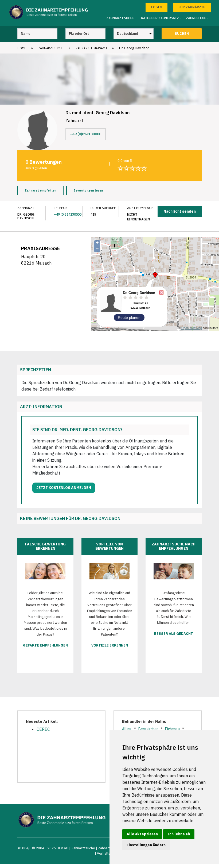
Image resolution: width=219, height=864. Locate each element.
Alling (127, 729)
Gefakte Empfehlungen (45, 645)
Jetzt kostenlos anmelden (63, 487)
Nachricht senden (179, 211)
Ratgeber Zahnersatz (160, 18)
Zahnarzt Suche (120, 18)
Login (156, 7)
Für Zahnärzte (191, 7)
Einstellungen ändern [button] (146, 845)
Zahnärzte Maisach (91, 48)
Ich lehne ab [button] (178, 834)
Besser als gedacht (173, 633)
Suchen (182, 33)
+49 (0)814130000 (85, 134)
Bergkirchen (148, 729)
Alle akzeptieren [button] (142, 834)
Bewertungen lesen (88, 190)
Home (21, 48)
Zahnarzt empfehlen (40, 190)
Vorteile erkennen (109, 645)
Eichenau (172, 729)
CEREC (43, 729)
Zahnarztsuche (50, 48)
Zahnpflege (196, 18)
